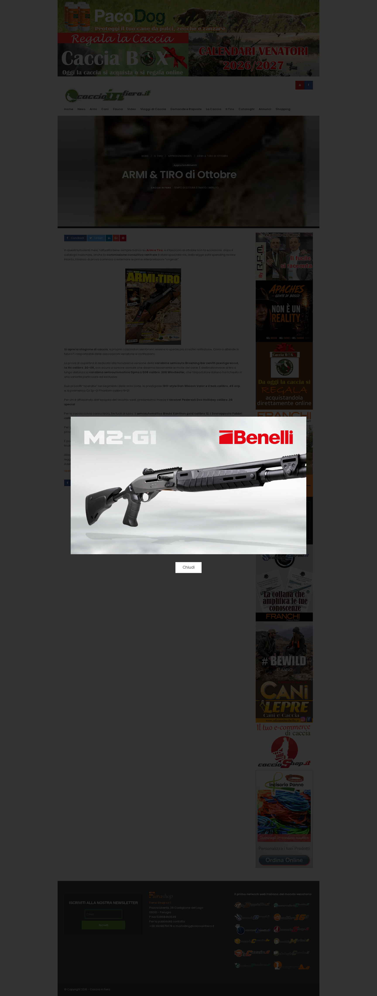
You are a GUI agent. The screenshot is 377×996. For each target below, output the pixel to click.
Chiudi (189, 567)
